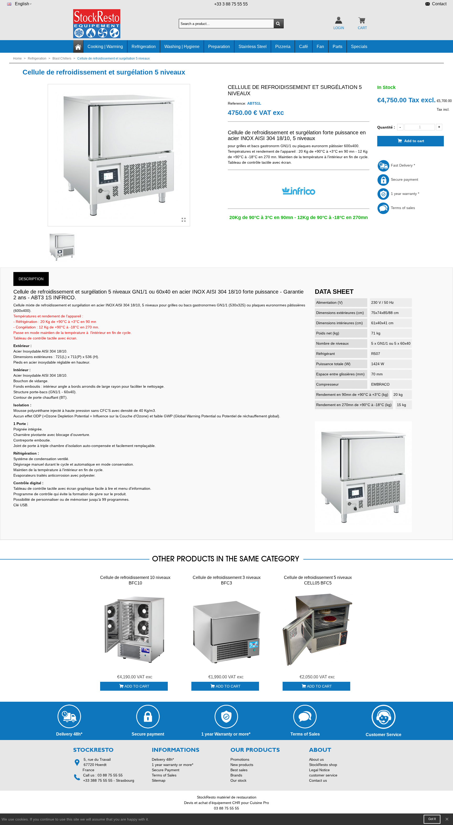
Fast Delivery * (402, 165)
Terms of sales (402, 208)
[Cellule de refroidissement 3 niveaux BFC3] (226, 629)
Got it (432, 819)
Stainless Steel (253, 46)
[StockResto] (102, 23)
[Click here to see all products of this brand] (298, 191)
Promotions (239, 759)
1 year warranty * (404, 193)
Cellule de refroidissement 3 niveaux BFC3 (227, 580)
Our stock (238, 780)
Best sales (238, 770)
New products (241, 765)
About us (316, 759)
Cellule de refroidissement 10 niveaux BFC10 (135, 580)
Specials (359, 46)
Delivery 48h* (163, 759)
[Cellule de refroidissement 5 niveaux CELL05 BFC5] (317, 629)
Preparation (219, 46)
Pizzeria (282, 46)
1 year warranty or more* (172, 765)
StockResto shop (323, 765)
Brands (236, 775)
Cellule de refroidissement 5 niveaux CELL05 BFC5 (318, 580)
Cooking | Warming (105, 46)
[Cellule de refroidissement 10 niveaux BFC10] (135, 629)
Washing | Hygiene (181, 46)
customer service (323, 775)
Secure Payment (165, 770)
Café (303, 46)
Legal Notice (319, 770)
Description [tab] (31, 279)
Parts (337, 46)
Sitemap (158, 780)
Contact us (318, 780)
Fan (320, 46)
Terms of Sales (164, 775)
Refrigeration (144, 46)
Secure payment (404, 179)
